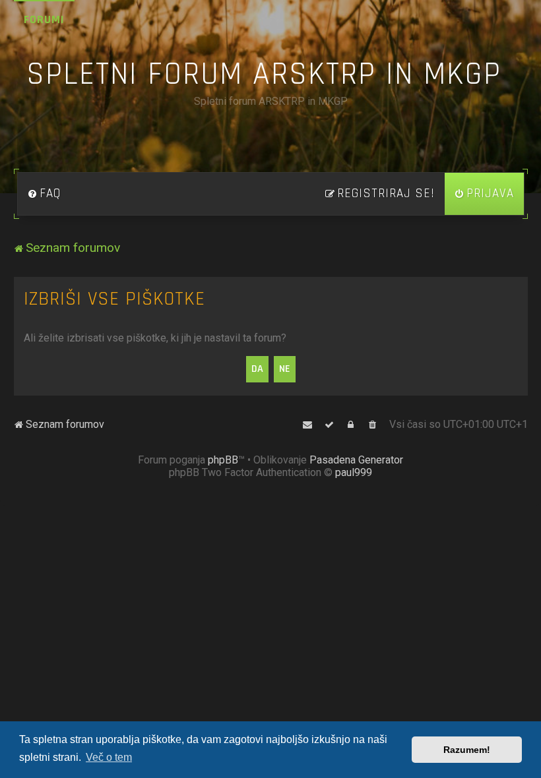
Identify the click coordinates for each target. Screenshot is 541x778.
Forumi (44, 19)
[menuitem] (44, 194)
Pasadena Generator (356, 460)
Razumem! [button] (466, 749)
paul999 (353, 472)
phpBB (223, 460)
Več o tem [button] (109, 757)
